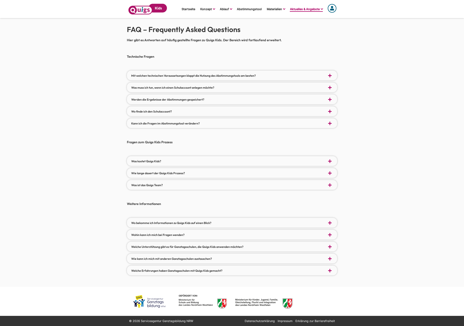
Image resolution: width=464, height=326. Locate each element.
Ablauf (224, 9)
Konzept (206, 9)
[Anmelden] (332, 9)
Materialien (274, 9)
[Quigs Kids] (148, 9)
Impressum (285, 321)
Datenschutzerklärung (260, 321)
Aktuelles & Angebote (305, 9)
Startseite (188, 9)
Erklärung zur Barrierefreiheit (315, 321)
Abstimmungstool (249, 9)
